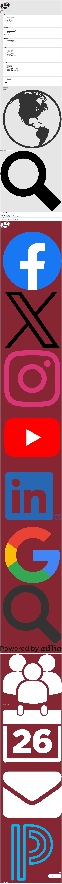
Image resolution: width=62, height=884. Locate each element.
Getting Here (5, 87)
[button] (6, 14)
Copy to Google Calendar (5, 216)
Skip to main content (4, 1)
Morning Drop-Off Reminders (12, 70)
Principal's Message (10, 17)
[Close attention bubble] (60, 873)
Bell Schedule (9, 51)
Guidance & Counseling (11, 30)
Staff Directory (9, 20)
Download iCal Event (16, 216)
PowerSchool (5, 88)
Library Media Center (11, 31)
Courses (8, 32)
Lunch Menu (9, 54)
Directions (8, 19)
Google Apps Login (10, 53)
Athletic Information (10, 40)
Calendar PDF (9, 65)
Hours (8, 18)
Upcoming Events (3, 217)
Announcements (10, 50)
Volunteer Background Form (12, 69)
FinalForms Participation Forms (13, 41)
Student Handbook (10, 56)
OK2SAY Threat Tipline (11, 55)
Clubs (8, 52)
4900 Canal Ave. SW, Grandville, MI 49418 (8, 230)
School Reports (9, 21)
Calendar (4, 89)
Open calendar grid (14, 219)
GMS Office (9, 79)
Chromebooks (9, 66)
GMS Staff (9, 80)
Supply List (9, 67)
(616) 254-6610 (24, 230)
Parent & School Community (12, 68)
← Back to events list (5, 219)
